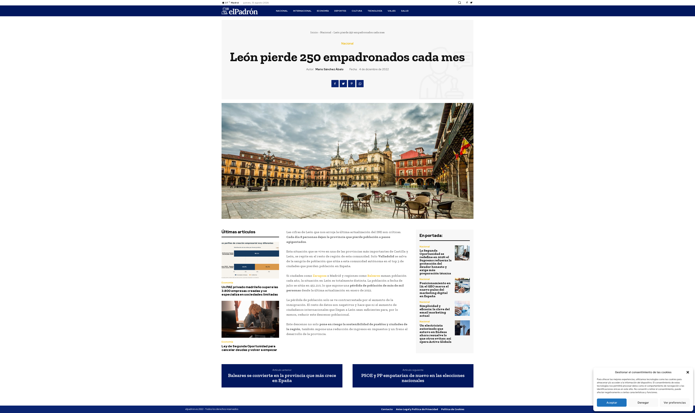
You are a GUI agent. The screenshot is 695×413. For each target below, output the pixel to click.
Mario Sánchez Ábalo (329, 69)
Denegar (643, 402)
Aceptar (611, 402)
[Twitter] (471, 3)
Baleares (373, 276)
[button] (688, 372)
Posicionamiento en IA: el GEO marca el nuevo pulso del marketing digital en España (435, 289)
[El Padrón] (240, 10)
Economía (227, 282)
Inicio (314, 32)
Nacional (325, 32)
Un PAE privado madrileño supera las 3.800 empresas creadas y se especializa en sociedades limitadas (250, 290)
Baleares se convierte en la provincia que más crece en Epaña (282, 378)
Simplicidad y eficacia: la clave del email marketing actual (435, 311)
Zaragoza (320, 276)
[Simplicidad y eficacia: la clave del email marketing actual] (462, 308)
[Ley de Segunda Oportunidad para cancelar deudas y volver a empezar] (250, 319)
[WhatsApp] (360, 83)
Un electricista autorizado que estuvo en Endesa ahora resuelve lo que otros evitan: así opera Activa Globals (435, 333)
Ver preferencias (675, 402)
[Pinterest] (351, 83)
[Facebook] (467, 3)
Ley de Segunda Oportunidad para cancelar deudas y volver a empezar (249, 348)
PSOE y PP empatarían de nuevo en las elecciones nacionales (413, 378)
